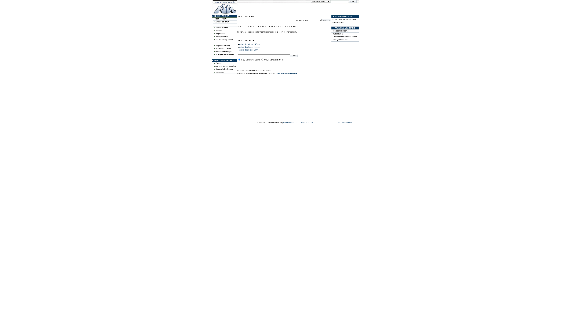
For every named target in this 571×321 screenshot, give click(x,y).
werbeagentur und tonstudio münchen (298, 122)
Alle (294, 26)
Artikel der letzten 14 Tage (249, 44)
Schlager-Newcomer (340, 31)
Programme (220, 34)
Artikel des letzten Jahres (249, 50)
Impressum (219, 72)
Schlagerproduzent (340, 40)
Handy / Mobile (221, 37)
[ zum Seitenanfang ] (345, 122)
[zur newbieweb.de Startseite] (225, 13)
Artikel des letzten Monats (249, 47)
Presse (218, 63)
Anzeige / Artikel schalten (225, 66)
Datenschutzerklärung (224, 69)
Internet (218, 31)
